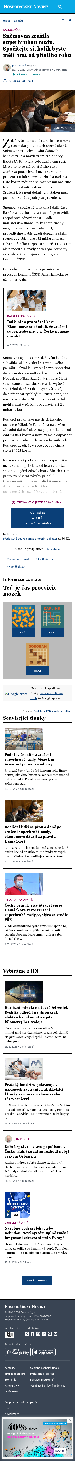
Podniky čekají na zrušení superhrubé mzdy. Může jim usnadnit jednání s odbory (29, 759)
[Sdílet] (63, 21)
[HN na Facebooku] (32, 1334)
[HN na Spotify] (50, 1334)
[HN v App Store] (44, 1352)
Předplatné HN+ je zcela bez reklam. (53, 711)
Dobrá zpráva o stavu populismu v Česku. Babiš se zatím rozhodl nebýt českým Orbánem (37, 1151)
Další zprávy (37, 1280)
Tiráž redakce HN (15, 1374)
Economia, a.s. (29, 1312)
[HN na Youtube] (56, 1334)
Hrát (23, 632)
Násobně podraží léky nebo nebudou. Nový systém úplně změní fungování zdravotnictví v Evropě (36, 1233)
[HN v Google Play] (18, 1352)
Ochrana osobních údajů (44, 1368)
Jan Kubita (22, 1139)
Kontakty (10, 1368)
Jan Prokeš (19, 65)
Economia (10, 1379)
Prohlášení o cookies (42, 1374)
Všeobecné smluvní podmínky (47, 1385)
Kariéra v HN (12, 1385)
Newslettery (12, 1414)
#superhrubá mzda (18, 559)
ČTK (64, 128)
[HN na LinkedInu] (44, 1334)
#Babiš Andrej (45, 559)
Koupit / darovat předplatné (21, 1402)
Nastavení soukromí (41, 1379)
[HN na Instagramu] (38, 1334)
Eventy (9, 1408)
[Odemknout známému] (70, 21)
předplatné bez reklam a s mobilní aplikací (30, 538)
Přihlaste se (52, 549)
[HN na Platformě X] (27, 1334)
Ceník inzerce (12, 1391)
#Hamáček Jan (16, 566)
